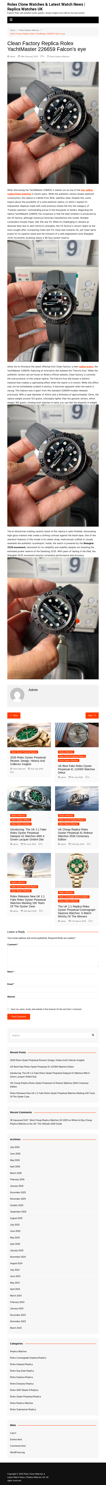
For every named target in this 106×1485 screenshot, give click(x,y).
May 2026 (15, 1160)
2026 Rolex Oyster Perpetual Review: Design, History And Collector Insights (28, 761)
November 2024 (18, 1257)
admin (12, 56)
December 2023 (18, 1315)
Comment (12, 944)
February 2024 (17, 1302)
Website (11, 996)
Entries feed (16, 1439)
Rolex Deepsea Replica (22, 1384)
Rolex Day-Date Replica (22, 1371)
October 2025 (16, 1205)
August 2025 (16, 1218)
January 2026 (16, 1186)
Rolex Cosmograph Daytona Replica (73, 897)
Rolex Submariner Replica (23, 1409)
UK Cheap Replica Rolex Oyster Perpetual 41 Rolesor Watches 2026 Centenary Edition (49, 1085)
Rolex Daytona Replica (21, 1377)
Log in (13, 1433)
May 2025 (15, 1237)
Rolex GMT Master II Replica (24, 1390)
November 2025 (18, 1199)
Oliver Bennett (19, 769)
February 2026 (17, 1179)
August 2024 (16, 1263)
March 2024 (16, 1295)
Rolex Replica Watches (60, 56)
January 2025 (16, 1250)
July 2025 (15, 1225)
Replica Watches (66, 752)
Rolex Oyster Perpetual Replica (24, 752)
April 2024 (15, 1289)
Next (90, 715)
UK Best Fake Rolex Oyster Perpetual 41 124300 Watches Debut (76, 769)
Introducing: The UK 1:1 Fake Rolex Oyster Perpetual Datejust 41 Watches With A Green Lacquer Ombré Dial (50, 1075)
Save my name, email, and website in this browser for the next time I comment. (46, 1009)
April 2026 (15, 1166)
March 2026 (16, 1173)
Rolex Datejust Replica (21, 820)
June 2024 (15, 1276)
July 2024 (15, 1270)
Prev (15, 715)
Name (10, 971)
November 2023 (18, 1321)
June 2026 (15, 1154)
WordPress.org (17, 1452)
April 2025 (15, 1244)
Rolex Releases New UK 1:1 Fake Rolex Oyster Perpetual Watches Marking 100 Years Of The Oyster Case (52, 1095)
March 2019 (16, 1328)
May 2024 (15, 1283)
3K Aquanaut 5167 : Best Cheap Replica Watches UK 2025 (39, 1120)
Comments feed (18, 1446)
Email (10, 984)
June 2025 (15, 1231)
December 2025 (18, 1192)
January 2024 (16, 1308)
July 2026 (15, 1147)
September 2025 (18, 1212)
